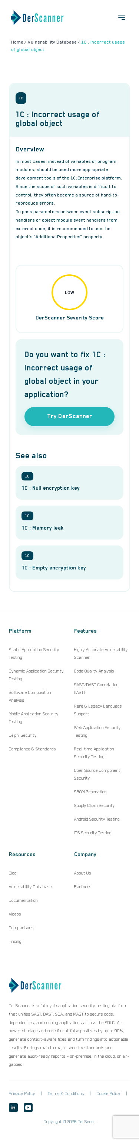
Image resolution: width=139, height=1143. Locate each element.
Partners (83, 886)
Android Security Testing (97, 819)
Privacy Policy (22, 1093)
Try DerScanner (69, 416)
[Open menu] (121, 18)
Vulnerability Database (30, 886)
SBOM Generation (90, 791)
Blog (13, 873)
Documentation (23, 900)
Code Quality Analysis (94, 671)
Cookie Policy (108, 1093)
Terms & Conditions (66, 1093)
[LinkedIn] (13, 1107)
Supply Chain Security (94, 805)
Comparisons (21, 927)
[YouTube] (28, 1107)
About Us (82, 873)
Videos (15, 914)
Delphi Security (23, 735)
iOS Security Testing (93, 832)
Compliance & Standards (32, 749)
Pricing (15, 941)
